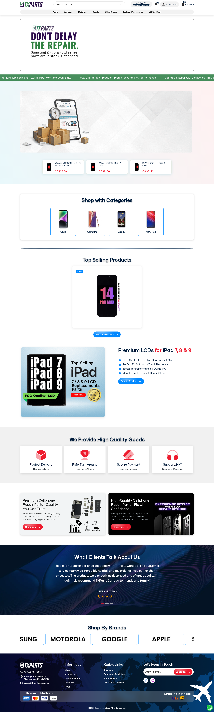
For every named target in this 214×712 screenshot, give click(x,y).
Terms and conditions (114, 682)
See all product (129, 381)
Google (95, 12)
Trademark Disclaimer (114, 674)
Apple (55, 12)
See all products (105, 334)
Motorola (82, 12)
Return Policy (110, 678)
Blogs (67, 670)
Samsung (68, 12)
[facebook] (145, 680)
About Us (69, 682)
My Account (70, 674)
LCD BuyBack (155, 12)
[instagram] (152, 680)
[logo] (31, 4)
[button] (102, 603)
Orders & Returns (73, 678)
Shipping (108, 670)
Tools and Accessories (133, 12)
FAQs (67, 687)
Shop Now (30, 527)
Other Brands (111, 12)
